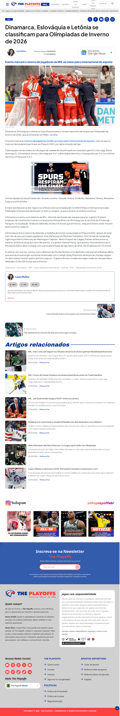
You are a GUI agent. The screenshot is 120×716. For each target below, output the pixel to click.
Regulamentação (54, 701)
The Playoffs (52, 658)
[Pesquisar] (112, 3)
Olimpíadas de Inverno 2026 (88, 267)
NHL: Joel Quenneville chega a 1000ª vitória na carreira (53, 398)
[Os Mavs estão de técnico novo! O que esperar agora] (101, 524)
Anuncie (51, 674)
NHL (72, 267)
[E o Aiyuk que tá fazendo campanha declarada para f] (19, 524)
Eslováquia (22, 267)
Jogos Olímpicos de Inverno (46, 267)
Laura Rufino (21, 51)
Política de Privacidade (57, 691)
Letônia (64, 267)
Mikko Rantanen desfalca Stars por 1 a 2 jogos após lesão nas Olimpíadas (62, 445)
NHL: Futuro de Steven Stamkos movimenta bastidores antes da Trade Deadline (65, 375)
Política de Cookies (55, 696)
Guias (84, 4)
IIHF (30, 267)
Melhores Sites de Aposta (95, 669)
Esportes (55, 4)
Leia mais (11, 298)
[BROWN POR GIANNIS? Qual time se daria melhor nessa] (46, 524)
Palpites (65, 4)
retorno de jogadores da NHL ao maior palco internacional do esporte (59, 141)
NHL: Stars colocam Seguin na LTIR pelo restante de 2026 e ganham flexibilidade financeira (70, 351)
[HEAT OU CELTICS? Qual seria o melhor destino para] (73, 524)
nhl (9, 19)
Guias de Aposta (91, 664)
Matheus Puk (44, 362)
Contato (51, 669)
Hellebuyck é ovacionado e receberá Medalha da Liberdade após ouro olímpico (65, 422)
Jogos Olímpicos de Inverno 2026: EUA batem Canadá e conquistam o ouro (63, 469)
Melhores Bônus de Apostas (96, 674)
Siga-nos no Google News (58, 679)
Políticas (50, 685)
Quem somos (53, 664)
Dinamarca (10, 267)
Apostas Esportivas (93, 658)
